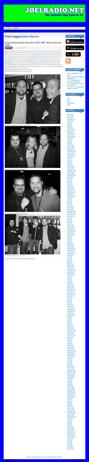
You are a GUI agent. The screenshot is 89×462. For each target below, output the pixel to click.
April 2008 (69, 384)
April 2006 (69, 425)
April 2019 (69, 163)
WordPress (54, 457)
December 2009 (71, 350)
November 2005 (71, 433)
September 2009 (71, 355)
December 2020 (71, 133)
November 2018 (71, 172)
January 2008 (70, 389)
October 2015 (70, 233)
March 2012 (70, 304)
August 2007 (70, 398)
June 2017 (69, 201)
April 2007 (69, 404)
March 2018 (70, 185)
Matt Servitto (35, 54)
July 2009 (69, 358)
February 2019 (71, 167)
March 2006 (70, 426)
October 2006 (70, 415)
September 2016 (71, 214)
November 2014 (71, 250)
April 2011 (69, 323)
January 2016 (70, 228)
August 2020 (70, 138)
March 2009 (70, 365)
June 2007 (69, 401)
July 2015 (69, 236)
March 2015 (70, 243)
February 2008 (71, 387)
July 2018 (69, 178)
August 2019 (70, 156)
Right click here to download (12, 69)
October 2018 (70, 173)
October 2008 (70, 374)
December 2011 (71, 309)
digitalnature (40, 457)
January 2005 (70, 449)
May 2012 (69, 301)
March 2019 (70, 165)
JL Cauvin (21, 64)
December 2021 (71, 119)
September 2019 (71, 155)
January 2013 (70, 287)
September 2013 (71, 274)
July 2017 (69, 199)
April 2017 (69, 204)
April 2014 (69, 262)
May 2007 (69, 403)
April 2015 (69, 241)
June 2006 (69, 421)
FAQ (68, 98)
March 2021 (70, 128)
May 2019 (69, 162)
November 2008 (71, 372)
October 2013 (70, 272)
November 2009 (71, 352)
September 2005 (71, 437)
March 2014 (70, 263)
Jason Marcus (29, 59)
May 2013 (69, 280)
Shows (24, 48)
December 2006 (71, 411)
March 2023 (70, 114)
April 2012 (69, 303)
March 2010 (70, 345)
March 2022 (70, 117)
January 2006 (70, 430)
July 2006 (69, 420)
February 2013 (71, 286)
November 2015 (71, 231)
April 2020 (69, 143)
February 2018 (71, 187)
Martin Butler (12, 66)
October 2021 (70, 121)
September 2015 (71, 235)
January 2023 (70, 116)
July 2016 (69, 218)
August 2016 (70, 216)
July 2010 (69, 338)
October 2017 (70, 194)
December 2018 (71, 170)
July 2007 (69, 399)
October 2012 (70, 292)
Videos (69, 105)
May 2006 (69, 423)
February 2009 (71, 367)
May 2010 (69, 342)
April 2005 (69, 445)
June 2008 (69, 381)
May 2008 (69, 382)
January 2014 (70, 267)
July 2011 (69, 318)
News (68, 99)
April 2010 (69, 343)
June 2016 (69, 219)
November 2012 (71, 291)
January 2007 (70, 409)
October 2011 (70, 313)
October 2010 (70, 333)
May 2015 (69, 240)
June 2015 (69, 238)
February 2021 (71, 129)
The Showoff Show (34, 63)
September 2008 (71, 375)
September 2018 (71, 175)
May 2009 (69, 362)
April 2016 (69, 223)
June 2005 (69, 442)
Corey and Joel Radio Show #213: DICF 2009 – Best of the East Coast (33, 43)
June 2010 (69, 340)
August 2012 (70, 296)
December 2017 (71, 190)
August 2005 (70, 438)
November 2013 (71, 270)
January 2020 (70, 148)
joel (20, 48)
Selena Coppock (46, 61)
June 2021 (69, 124)
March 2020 (70, 145)
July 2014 (69, 257)
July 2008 (69, 379)
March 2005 (70, 447)
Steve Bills (60, 66)
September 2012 (71, 294)
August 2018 (70, 177)
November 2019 (71, 151)
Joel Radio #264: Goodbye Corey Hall (75, 87)
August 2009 (70, 357)
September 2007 (71, 396)
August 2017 (70, 197)
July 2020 (69, 139)
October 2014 (70, 252)
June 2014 (69, 258)
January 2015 (70, 246)
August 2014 (70, 255)
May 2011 (69, 321)
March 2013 (70, 284)
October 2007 (70, 394)
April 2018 (69, 184)
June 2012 (69, 299)
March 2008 (70, 386)
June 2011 (69, 319)
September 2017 (71, 195)
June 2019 (69, 160)
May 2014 (69, 260)
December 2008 (71, 370)
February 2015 (71, 245)
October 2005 (70, 435)
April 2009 (69, 364)
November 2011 (71, 311)
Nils (68, 73)
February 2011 (71, 326)
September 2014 (71, 253)
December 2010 (71, 330)
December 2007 (71, 391)
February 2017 (71, 207)
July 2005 (69, 440)
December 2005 (71, 432)
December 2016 (71, 211)
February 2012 (71, 306)
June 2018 (69, 180)
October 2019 (70, 153)
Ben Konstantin (34, 66)
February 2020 (71, 146)
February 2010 (71, 347)
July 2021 (69, 122)
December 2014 (71, 248)
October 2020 (70, 134)
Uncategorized (71, 103)
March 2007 (70, 406)
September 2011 (71, 314)
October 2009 (70, 353)
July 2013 (69, 277)
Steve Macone (8, 63)
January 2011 (70, 328)
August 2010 (70, 336)
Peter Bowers (8, 61)
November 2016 (71, 212)
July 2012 (69, 297)
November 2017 (71, 192)
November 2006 (71, 413)
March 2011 (70, 325)
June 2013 (69, 279)
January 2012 (70, 308)
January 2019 (70, 168)
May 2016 (69, 221)
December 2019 (71, 150)
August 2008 (70, 377)
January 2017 (70, 209)
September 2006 (71, 416)
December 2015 (71, 229)
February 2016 (71, 226)
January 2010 (70, 348)
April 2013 (69, 282)
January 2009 (70, 369)
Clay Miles (9, 59)
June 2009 (69, 360)
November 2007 (71, 392)
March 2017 (70, 206)
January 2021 (70, 131)
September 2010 (71, 335)
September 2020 (71, 136)
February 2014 (71, 265)
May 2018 (69, 182)
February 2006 (71, 428)
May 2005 (69, 443)
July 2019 (69, 158)
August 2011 (70, 316)
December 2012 (71, 289)
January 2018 (70, 189)
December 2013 (71, 269)
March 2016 (70, 224)
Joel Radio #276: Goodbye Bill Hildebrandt (74, 81)
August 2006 (70, 418)
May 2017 (69, 202)
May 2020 (69, 141)
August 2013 (70, 275)
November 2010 (71, 331)
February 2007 (71, 408)
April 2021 (69, 126)
